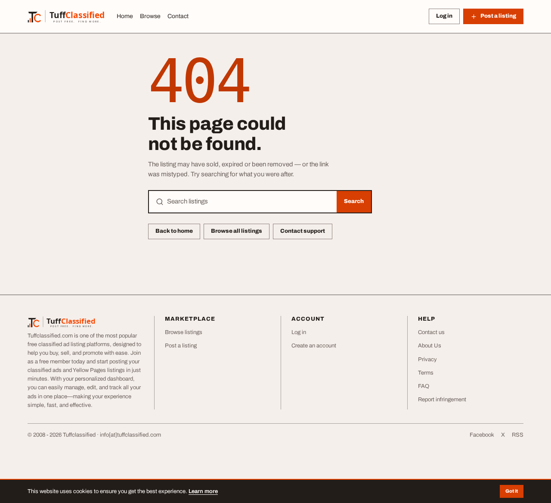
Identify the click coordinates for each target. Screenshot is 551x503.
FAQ (423, 386)
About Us (429, 346)
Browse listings (183, 332)
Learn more (203, 491)
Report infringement (442, 400)
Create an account (313, 346)
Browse (150, 16)
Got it (511, 491)
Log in (444, 16)
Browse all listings (236, 231)
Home (125, 16)
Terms (425, 373)
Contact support (302, 231)
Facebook (482, 435)
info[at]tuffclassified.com (130, 435)
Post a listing (181, 346)
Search (354, 201)
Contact (178, 16)
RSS (517, 435)
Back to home (174, 231)
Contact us (431, 332)
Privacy (427, 359)
